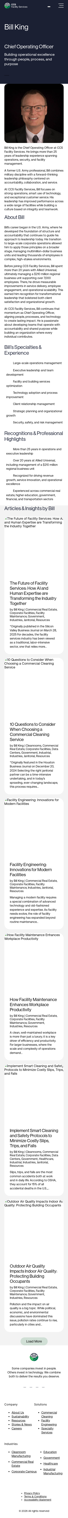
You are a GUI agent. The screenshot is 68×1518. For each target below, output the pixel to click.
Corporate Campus (24, 1471)
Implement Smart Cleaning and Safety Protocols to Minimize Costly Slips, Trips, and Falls (34, 1138)
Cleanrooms (33, 745)
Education (50, 1452)
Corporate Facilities (22, 613)
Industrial (45, 752)
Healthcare (46, 1159)
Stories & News (22, 1424)
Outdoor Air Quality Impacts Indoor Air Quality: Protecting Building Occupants (33, 1274)
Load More (34, 1341)
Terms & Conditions (35, 1496)
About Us (18, 1412)
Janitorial (29, 620)
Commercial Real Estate (41, 609)
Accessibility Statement (37, 1499)
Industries (16, 620)
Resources (43, 620)
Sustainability (20, 1416)
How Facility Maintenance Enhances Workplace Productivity (33, 1004)
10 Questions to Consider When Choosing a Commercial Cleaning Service (32, 732)
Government (36, 616)
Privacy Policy (32, 1493)
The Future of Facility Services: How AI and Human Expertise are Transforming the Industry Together (33, 593)
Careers (17, 1428)
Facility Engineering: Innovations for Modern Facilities (31, 869)
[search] (49, 6)
